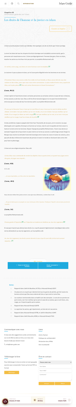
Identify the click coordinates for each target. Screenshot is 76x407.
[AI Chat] (5, 402)
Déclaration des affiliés (46, 341)
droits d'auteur (43, 335)
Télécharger (11, 372)
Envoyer (46, 383)
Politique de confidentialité (47, 338)
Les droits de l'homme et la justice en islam (30, 20)
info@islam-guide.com (13, 344)
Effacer (63, 383)
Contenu (39, 261)
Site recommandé (44, 345)
